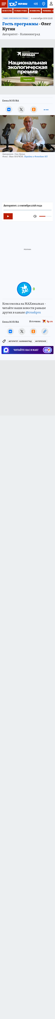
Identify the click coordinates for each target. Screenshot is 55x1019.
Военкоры (35, 11)
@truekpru (33, 312)
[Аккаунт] (51, 4)
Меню (4, 4)
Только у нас (20, 11)
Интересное (40, 341)
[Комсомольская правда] (18, 3)
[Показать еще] (46, 109)
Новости (7, 11)
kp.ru (50, 321)
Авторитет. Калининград (20, 341)
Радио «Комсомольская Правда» (15, 18)
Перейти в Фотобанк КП (36, 156)
